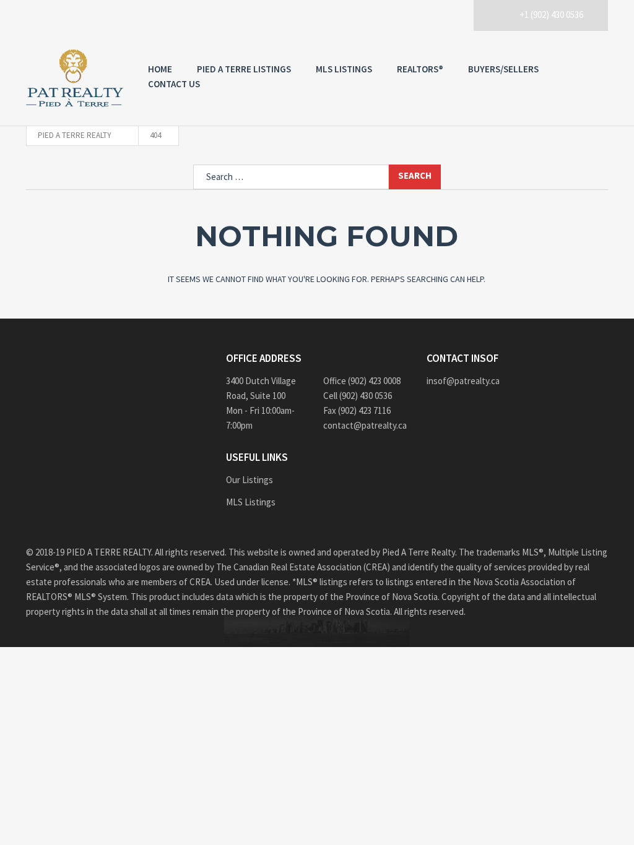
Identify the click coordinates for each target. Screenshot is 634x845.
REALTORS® (420, 69)
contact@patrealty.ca (365, 425)
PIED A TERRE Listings (244, 69)
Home (160, 69)
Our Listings (249, 480)
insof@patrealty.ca (463, 381)
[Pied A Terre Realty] (74, 78)
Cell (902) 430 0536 (357, 395)
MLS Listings (344, 69)
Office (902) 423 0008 (362, 381)
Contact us (174, 84)
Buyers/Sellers (503, 69)
